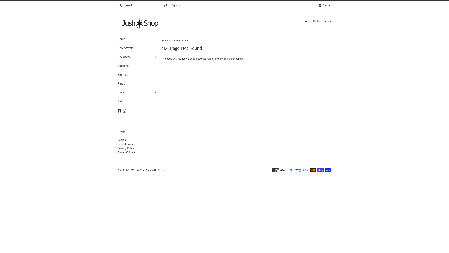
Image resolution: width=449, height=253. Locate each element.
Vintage (137, 92)
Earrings (123, 74)
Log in (164, 5)
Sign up (176, 5)
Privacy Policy (126, 148)
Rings (121, 83)
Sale (120, 101)
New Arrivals (125, 48)
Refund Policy (125, 143)
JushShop (140, 170)
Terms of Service (127, 152)
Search (122, 139)
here (216, 58)
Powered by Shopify (155, 170)
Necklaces (137, 57)
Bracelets (123, 65)
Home (121, 39)
